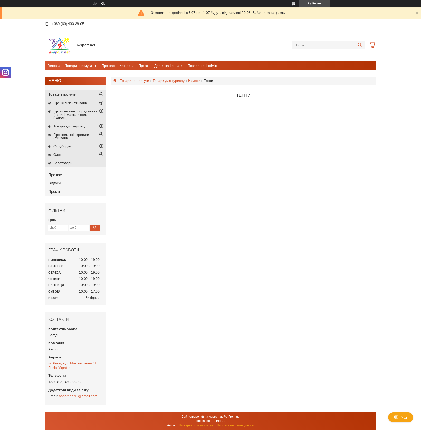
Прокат (144, 66)
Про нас (108, 66)
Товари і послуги (78, 66)
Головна (53, 66)
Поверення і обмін (202, 66)
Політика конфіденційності (235, 425)
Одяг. (57, 154)
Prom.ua (233, 416)
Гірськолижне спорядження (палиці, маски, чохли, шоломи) (75, 114)
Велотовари (62, 163)
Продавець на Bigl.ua (210, 421)
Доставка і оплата (168, 66)
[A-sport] (59, 45)
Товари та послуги (134, 81)
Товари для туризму (169, 81)
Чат (404, 417)
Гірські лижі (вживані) (70, 103)
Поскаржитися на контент (197, 425)
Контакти (126, 66)
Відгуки (54, 183)
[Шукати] (359, 45)
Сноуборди (62, 146)
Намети (194, 81)
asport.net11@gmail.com (78, 396)
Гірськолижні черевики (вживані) (71, 136)
